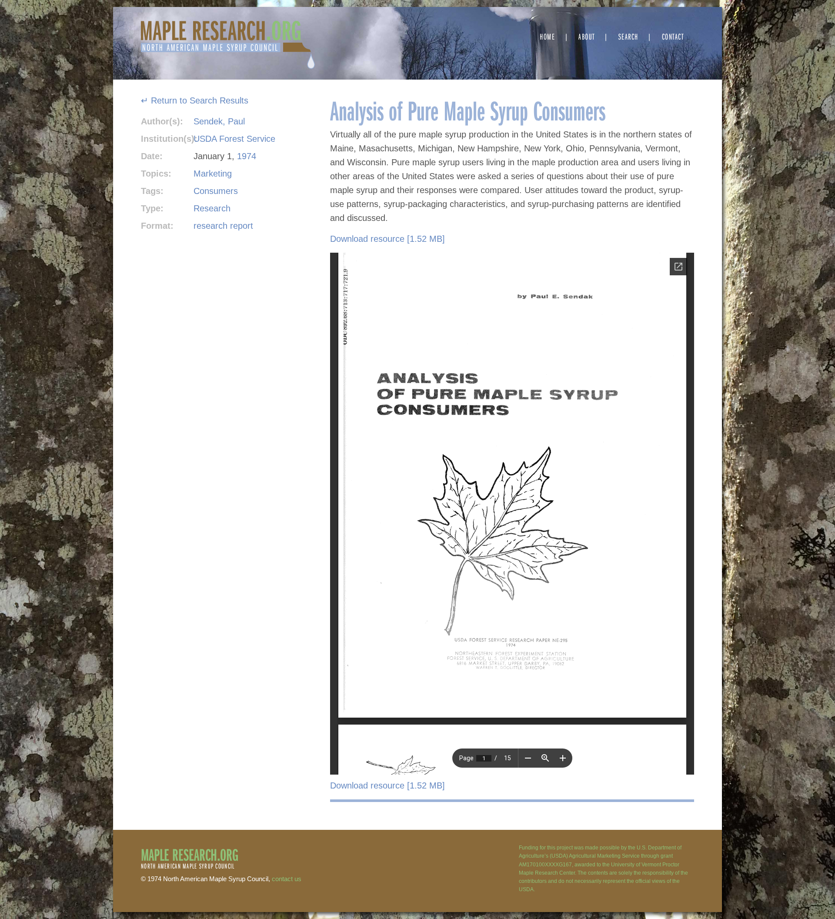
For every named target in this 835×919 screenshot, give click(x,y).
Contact (673, 36)
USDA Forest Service (234, 139)
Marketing (213, 173)
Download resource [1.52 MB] (387, 239)
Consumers (216, 191)
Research (212, 208)
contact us (286, 878)
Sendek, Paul (219, 121)
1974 (246, 156)
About (586, 36)
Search (628, 36)
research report (223, 226)
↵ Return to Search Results (194, 100)
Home (547, 36)
